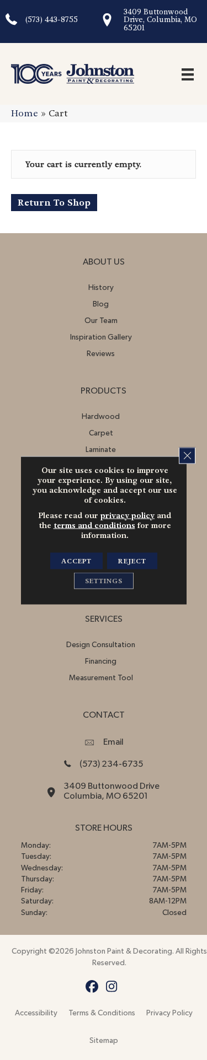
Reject (132, 560)
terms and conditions (94, 525)
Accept (76, 560)
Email (113, 742)
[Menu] (187, 74)
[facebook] (92, 987)
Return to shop (54, 202)
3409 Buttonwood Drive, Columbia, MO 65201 (160, 20)
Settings (104, 580)
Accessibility (36, 1013)
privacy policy (127, 515)
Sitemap (103, 1041)
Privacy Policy (169, 1013)
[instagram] (112, 987)
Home (24, 113)
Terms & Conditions (101, 1013)
